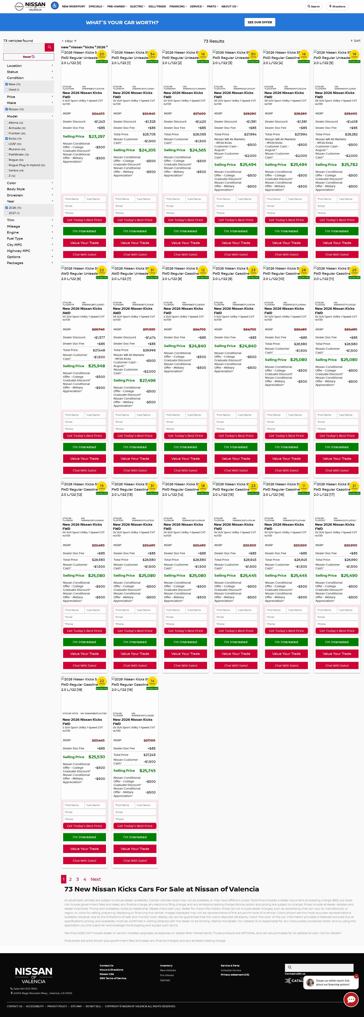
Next (96, 879)
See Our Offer (260, 22)
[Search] (49, 47)
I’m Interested (84, 230)
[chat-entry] (351, 999)
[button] (55, 5)
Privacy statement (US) (235, 974)
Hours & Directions (111, 969)
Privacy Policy (57, 1006)
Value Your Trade (84, 242)
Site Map (76, 1006)
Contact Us (106, 965)
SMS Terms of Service (113, 978)
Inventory (166, 965)
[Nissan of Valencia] (30, 6)
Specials (165, 980)
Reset (27, 57)
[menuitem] (29, 84)
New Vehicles (168, 970)
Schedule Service (231, 970)
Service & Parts (230, 965)
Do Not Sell (94, 1006)
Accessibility (35, 1006)
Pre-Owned (167, 975)
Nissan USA (107, 974)
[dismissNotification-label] (356, 976)
